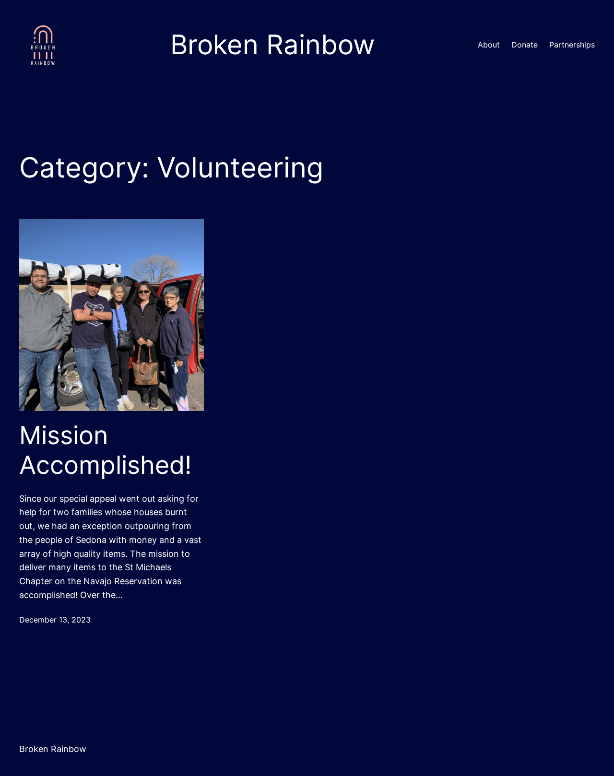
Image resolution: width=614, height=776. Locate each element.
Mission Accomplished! (105, 450)
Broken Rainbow (52, 749)
